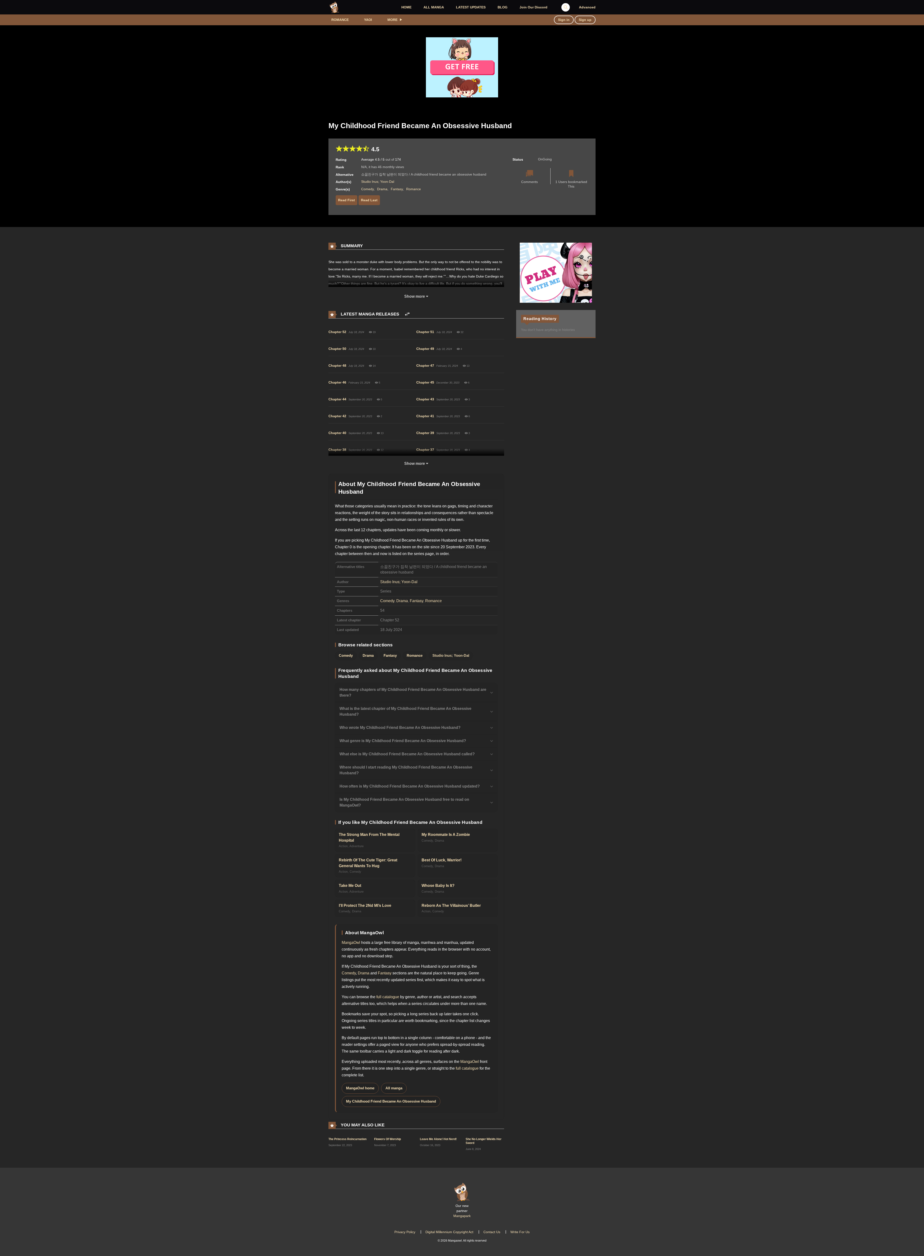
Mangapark (462, 1216)
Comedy (367, 189)
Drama (382, 189)
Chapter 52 (337, 332)
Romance (340, 20)
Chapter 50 (337, 349)
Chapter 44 (337, 399)
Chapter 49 (425, 349)
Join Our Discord (533, 7)
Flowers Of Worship (387, 1139)
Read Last (369, 200)
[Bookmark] (571, 174)
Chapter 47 (425, 365)
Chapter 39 (425, 433)
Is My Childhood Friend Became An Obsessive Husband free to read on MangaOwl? (404, 802)
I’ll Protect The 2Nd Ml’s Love (365, 905)
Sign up (585, 20)
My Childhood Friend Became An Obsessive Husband (391, 1101)
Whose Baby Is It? (438, 886)
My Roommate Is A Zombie (446, 835)
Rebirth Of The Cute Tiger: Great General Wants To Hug (368, 863)
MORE (392, 20)
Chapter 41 (425, 416)
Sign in (564, 20)
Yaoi (368, 20)
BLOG (502, 7)
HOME (406, 7)
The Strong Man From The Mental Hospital (369, 837)
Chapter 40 (337, 433)
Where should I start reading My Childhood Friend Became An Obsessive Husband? (406, 770)
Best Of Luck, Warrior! (442, 860)
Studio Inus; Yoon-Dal (377, 181)
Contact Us (491, 1232)
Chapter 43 (425, 399)
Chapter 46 (337, 382)
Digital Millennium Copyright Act (449, 1232)
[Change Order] (407, 314)
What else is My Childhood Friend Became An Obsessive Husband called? (407, 754)
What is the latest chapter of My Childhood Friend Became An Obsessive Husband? (405, 711)
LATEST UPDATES (471, 7)
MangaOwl (351, 942)
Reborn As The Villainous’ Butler (451, 905)
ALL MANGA (434, 7)
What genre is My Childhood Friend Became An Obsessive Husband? (403, 741)
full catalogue (387, 997)
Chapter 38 (337, 450)
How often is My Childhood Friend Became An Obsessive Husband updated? (410, 786)
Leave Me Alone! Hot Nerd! (438, 1139)
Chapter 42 (337, 416)
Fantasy (397, 189)
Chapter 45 (425, 382)
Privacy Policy (404, 1232)
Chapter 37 (425, 450)
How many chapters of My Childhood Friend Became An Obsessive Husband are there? (413, 692)
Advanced (587, 7)
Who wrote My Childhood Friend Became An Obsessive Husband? (400, 728)
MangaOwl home (360, 1088)
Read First (346, 200)
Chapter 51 (425, 332)
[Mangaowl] (334, 7)
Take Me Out (350, 886)
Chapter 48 (337, 365)
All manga (393, 1088)
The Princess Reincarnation (347, 1139)
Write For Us (520, 1232)
